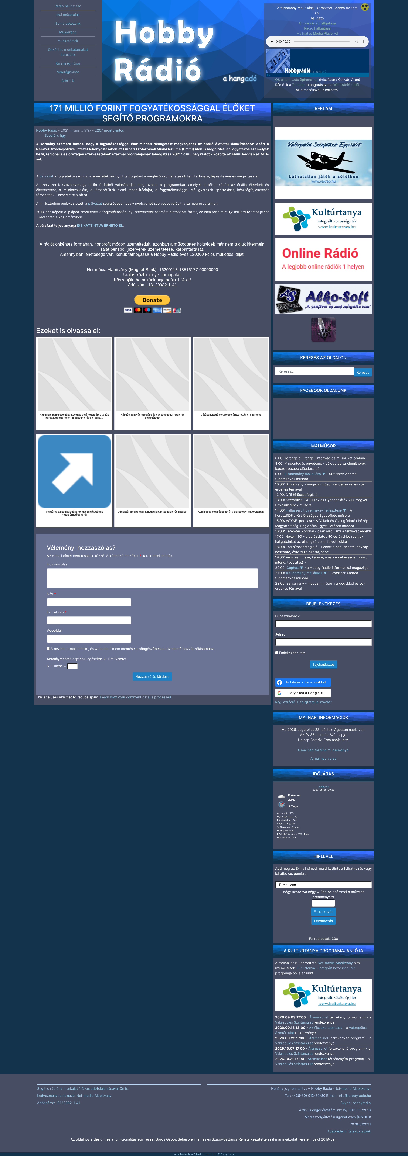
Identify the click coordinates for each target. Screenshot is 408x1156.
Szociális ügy (55, 135)
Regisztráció (285, 702)
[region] (317, 56)
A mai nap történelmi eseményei (323, 750)
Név (51, 594)
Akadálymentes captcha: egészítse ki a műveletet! (87, 659)
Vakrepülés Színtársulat (294, 1022)
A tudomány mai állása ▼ (305, 474)
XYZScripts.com (226, 1154)
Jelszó (280, 634)
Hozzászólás (57, 564)
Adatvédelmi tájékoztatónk (349, 1131)
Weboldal (54, 630)
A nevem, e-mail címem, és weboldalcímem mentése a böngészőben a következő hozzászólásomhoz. (133, 649)
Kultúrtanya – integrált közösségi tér (326, 968)
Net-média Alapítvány (335, 963)
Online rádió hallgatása (317, 23)
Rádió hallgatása (317, 28)
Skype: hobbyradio (355, 1103)
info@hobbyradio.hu (354, 1095)
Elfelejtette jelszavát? (314, 702)
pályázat (46, 176)
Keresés (363, 372)
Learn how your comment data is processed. (136, 697)
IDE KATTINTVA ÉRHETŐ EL (100, 225)
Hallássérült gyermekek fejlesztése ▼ (316, 510)
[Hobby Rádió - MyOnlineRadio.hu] (323, 329)
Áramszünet (319, 1017)
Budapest (323, 786)
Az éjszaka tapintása (325, 1027)
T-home (298, 85)
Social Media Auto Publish (187, 1154)
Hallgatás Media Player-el (317, 33)
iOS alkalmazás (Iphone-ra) (296, 79)
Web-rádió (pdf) (346, 85)
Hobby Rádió (46, 130)
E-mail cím (57, 612)
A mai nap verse (323, 758)
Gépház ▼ (295, 567)
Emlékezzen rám (292, 653)
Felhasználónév (287, 616)
